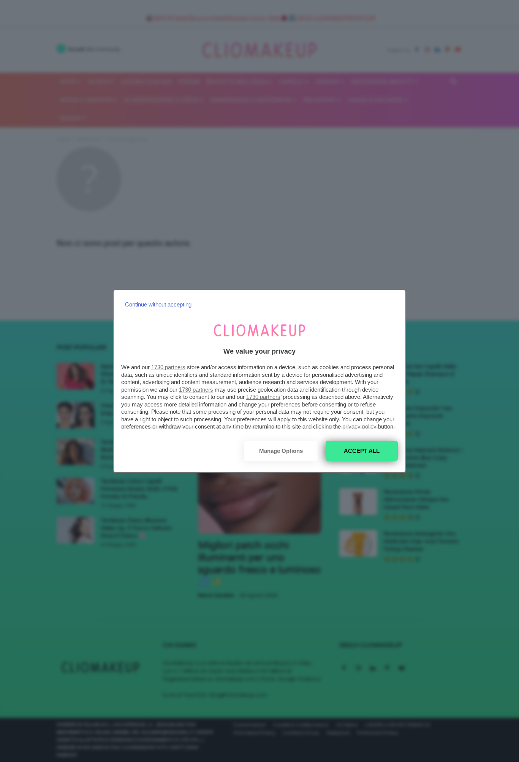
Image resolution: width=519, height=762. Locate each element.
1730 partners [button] (168, 367)
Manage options (281, 451)
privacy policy (359, 426)
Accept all (362, 451)
